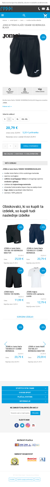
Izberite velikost (9, 114)
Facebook (16, 425)
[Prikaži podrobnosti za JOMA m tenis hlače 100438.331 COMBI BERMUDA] (36, 234)
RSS (28, 425)
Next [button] (44, 344)
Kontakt (12, 479)
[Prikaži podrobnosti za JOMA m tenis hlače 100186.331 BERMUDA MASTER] (37, 333)
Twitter (22, 425)
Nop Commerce (31, 446)
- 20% (43, 37)
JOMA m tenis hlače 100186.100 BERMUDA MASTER (13, 250)
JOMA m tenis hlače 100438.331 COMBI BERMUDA (34, 250)
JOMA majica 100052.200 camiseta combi (35, 294)
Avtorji (37, 479)
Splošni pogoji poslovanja (25, 479)
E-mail (43, 9)
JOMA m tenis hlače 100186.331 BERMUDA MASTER (36, 348)
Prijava (48, 9)
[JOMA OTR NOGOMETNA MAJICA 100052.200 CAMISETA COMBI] (36, 277)
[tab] (25, 163)
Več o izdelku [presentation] (10, 163)
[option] (14, 343)
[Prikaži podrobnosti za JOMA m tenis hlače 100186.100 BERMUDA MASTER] (14, 234)
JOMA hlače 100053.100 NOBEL (12, 293)
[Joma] (11, 37)
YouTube (33, 425)
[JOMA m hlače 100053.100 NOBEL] (14, 277)
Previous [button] (6, 344)
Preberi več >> (7, 106)
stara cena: (10, 133)
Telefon (39, 9)
